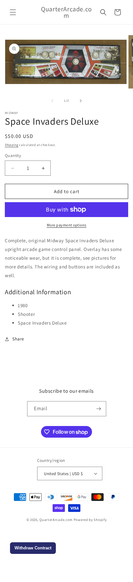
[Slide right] (81, 101)
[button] (13, 12)
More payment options (67, 225)
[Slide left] (52, 101)
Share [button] (18, 339)
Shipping (11, 145)
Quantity (13, 155)
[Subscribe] (99, 408)
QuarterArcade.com (56, 519)
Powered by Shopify (90, 519)
